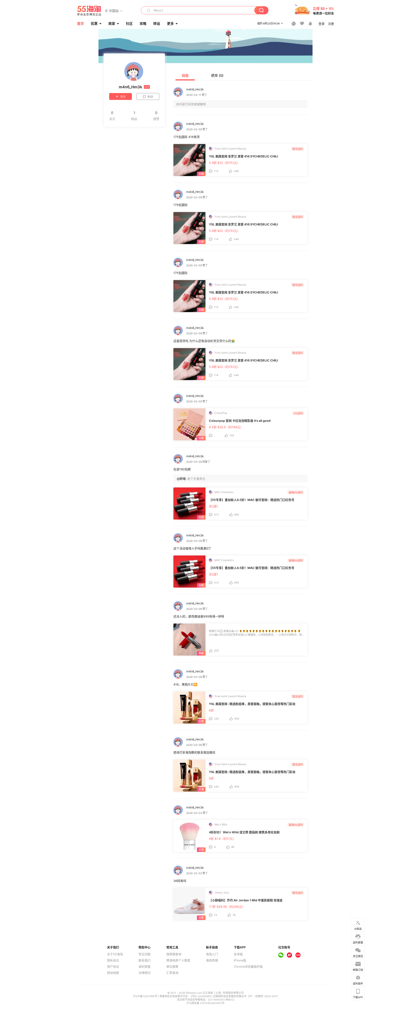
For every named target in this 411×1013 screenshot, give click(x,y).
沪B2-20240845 (201, 996)
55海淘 (89, 11)
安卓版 (238, 954)
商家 (111, 23)
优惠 (94, 23)
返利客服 (144, 966)
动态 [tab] (185, 75)
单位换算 (172, 966)
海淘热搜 (212, 960)
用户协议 (113, 966)
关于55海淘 (115, 954)
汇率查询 (172, 972)
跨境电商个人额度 (178, 960)
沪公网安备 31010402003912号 (205, 1003)
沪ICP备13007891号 (145, 996)
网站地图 (113, 972)
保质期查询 (173, 954)
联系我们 (144, 960)
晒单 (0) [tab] (217, 75)
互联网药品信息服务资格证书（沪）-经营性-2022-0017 (245, 996)
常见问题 (144, 954)
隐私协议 (113, 960)
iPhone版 (240, 960)
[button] (114, 10)
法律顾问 (144, 972)
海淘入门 (212, 954)
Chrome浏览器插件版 (248, 966)
